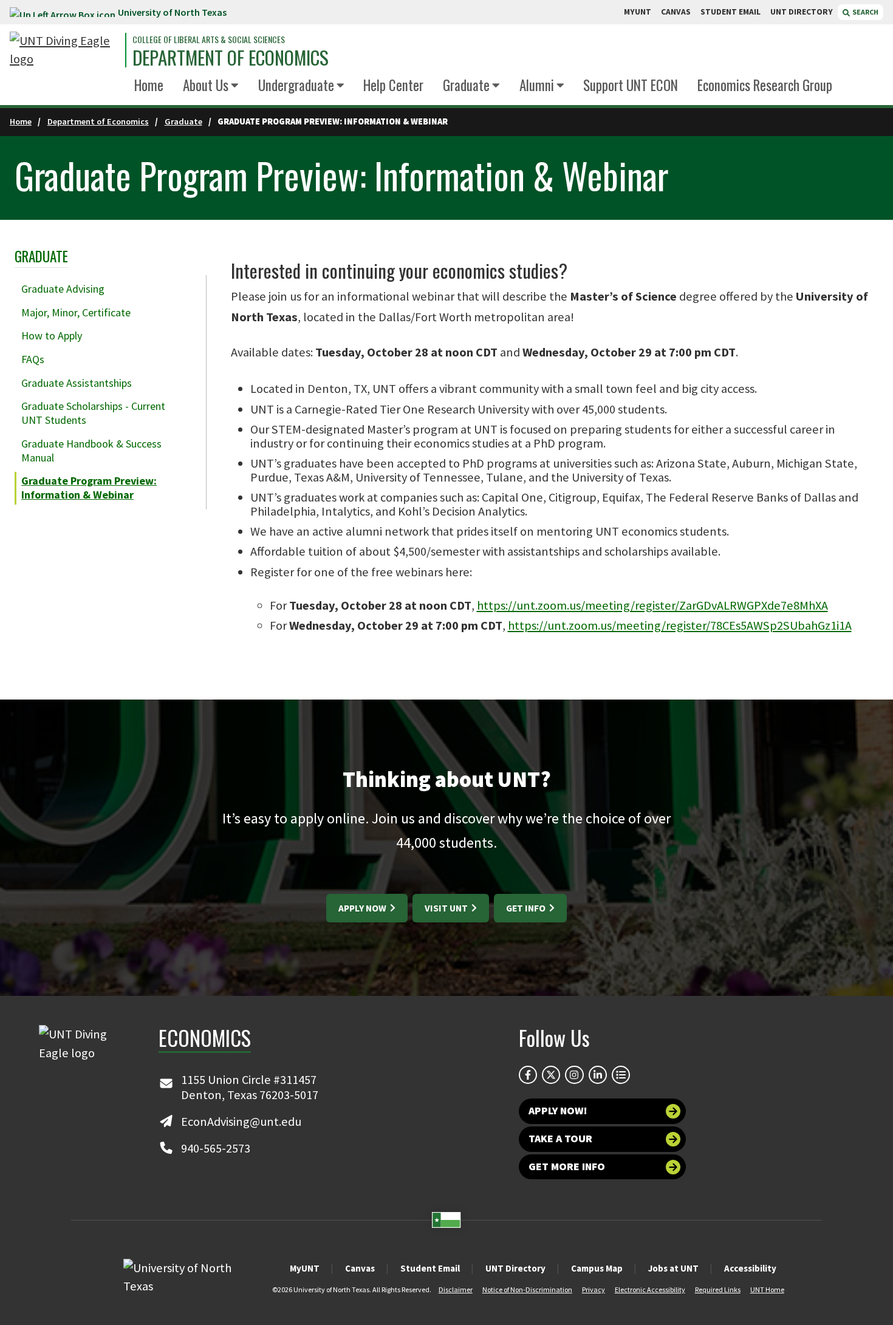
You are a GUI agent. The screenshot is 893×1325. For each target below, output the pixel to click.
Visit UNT (447, 908)
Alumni (536, 85)
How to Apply (51, 335)
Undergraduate (296, 85)
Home (148, 85)
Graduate (466, 85)
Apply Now (363, 908)
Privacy (593, 1289)
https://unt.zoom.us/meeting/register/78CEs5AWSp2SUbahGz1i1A (680, 625)
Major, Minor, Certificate (76, 312)
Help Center (393, 85)
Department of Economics (230, 57)
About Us (205, 85)
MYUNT (637, 12)
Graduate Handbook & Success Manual (91, 451)
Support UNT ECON (630, 85)
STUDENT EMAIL (730, 12)
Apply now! (558, 1110)
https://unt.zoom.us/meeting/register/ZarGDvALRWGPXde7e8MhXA (652, 605)
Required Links (718, 1289)
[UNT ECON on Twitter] (551, 1075)
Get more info (567, 1166)
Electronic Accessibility (650, 1289)
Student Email (430, 1268)
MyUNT (305, 1268)
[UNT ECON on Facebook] (528, 1075)
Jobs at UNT (673, 1268)
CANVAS (676, 12)
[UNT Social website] (621, 1075)
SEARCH (864, 11)
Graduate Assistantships (76, 383)
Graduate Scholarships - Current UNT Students (93, 413)
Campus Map (597, 1268)
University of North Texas (172, 12)
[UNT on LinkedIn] (598, 1075)
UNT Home (767, 1289)
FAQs (32, 359)
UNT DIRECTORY (801, 12)
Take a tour (560, 1138)
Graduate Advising (62, 289)
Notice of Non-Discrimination (527, 1289)
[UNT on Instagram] (574, 1075)
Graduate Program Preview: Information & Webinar (89, 488)
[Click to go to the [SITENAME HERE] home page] (64, 50)
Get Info (526, 908)
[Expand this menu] (235, 86)
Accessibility (750, 1268)
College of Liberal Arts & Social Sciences (208, 39)
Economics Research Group (764, 85)
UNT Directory (515, 1268)
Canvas (360, 1268)
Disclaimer (456, 1289)
